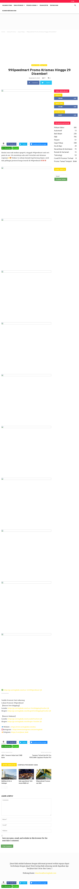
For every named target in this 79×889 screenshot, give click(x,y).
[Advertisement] (39, 48)
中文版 (72, 1)
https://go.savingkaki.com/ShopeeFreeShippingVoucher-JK (29, 711)
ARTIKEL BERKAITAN (9, 765)
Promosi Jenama (31, 5)
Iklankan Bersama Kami (9, 10)
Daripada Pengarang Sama (28, 765)
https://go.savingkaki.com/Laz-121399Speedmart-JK (23, 690)
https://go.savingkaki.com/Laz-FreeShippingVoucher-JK (28, 708)
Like (75, 98)
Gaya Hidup (21, 32)
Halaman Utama (7, 5)
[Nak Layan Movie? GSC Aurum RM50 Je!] (26, 774)
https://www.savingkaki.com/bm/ (23, 727)
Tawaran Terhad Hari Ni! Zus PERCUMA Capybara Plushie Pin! (40, 756)
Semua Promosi (18, 5)
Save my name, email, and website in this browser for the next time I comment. (24, 839)
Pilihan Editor (44, 5)
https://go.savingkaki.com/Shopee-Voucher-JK (25, 721)
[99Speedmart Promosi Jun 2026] (43, 774)
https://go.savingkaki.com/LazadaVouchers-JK (24, 719)
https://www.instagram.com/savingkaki (27, 729)
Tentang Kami (54, 5)
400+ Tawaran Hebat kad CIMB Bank (11, 756)
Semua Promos (11, 32)
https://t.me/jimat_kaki (19, 732)
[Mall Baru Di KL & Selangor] (9, 774)
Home (3, 32)
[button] (75, 5)
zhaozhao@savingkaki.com (45, 873)
